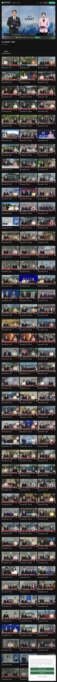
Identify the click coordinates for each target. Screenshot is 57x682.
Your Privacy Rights (42, 676)
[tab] (6, 52)
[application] (28, 21)
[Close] (54, 657)
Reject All (42, 672)
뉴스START (6, 42)
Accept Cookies (42, 669)
